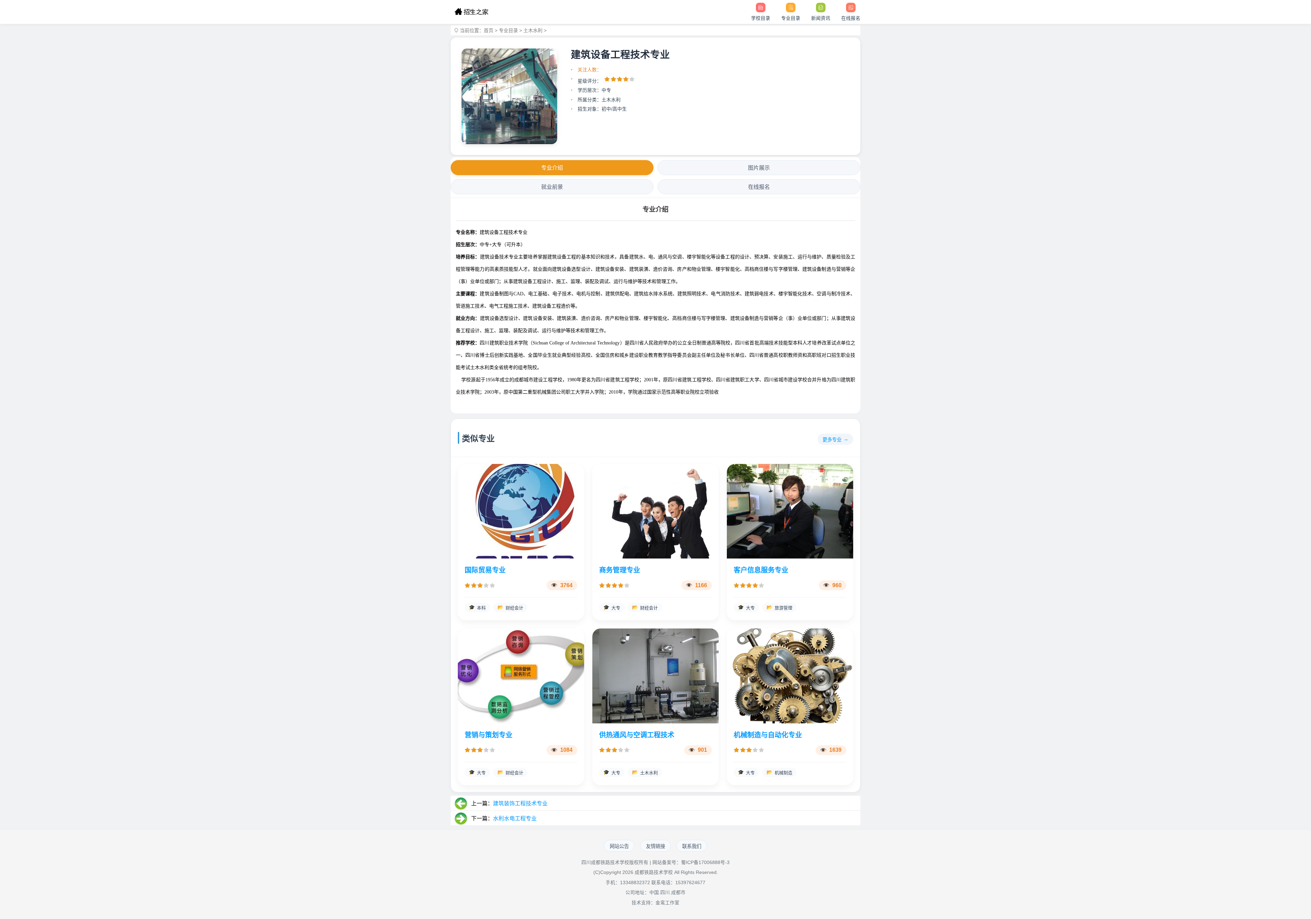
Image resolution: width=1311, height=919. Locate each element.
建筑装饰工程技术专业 (520, 803)
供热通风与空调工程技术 (636, 735)
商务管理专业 (619, 570)
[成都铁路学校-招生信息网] (471, 11)
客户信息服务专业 (761, 570)
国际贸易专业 (485, 570)
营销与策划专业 (488, 735)
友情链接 (655, 846)
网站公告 (619, 846)
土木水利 (532, 30)
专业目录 (508, 30)
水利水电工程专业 (515, 818)
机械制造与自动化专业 (768, 735)
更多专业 (832, 439)
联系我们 (691, 846)
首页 (488, 30)
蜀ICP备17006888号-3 (705, 862)
